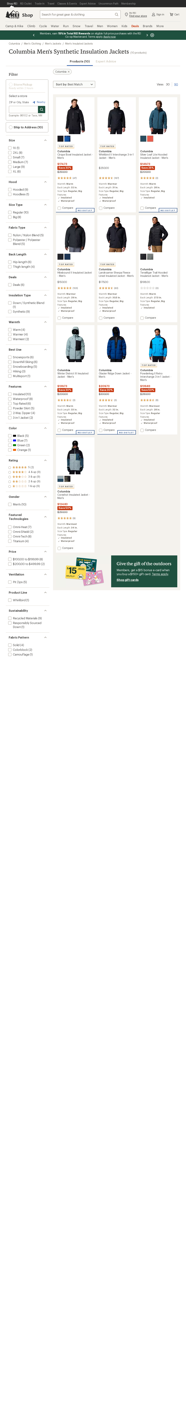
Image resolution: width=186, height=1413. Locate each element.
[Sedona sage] (150, 257)
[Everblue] (143, 139)
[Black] (60, 139)
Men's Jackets (53, 43)
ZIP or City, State (19, 102)
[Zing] (150, 139)
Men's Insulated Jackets (79, 43)
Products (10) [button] (80, 61)
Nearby (40, 102)
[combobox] (80, 14)
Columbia (14, 43)
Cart (176, 14)
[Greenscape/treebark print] (67, 479)
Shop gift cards (128, 579)
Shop (27, 15)
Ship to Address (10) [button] (28, 127)
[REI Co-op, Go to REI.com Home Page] (12, 14)
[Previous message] (34, 35)
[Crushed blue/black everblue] (60, 479)
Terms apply (160, 574)
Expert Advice (106, 61)
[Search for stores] (41, 109)
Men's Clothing (32, 43)
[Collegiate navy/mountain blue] (67, 139)
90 (176, 84)
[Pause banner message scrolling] (151, 35)
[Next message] (147, 35)
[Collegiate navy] (67, 257)
